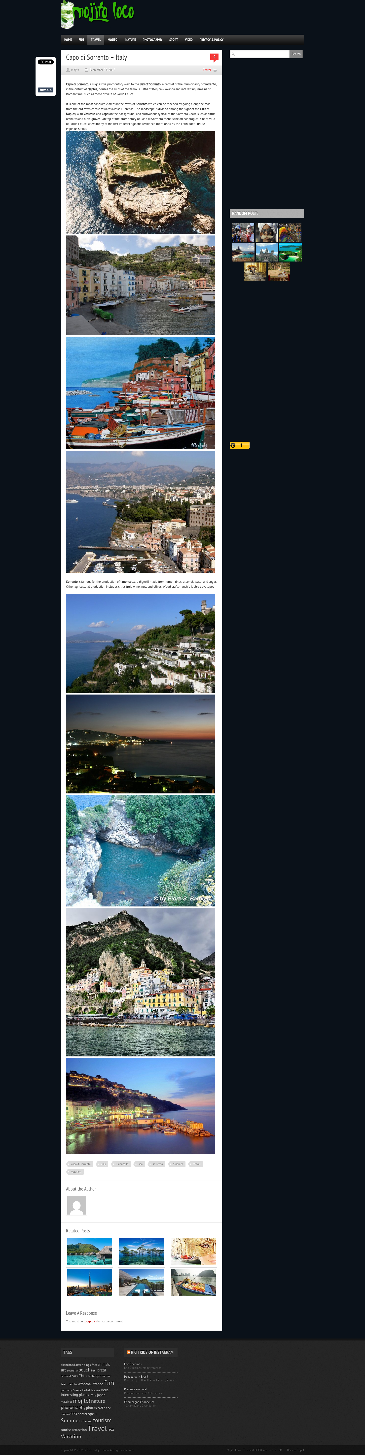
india (105, 1390)
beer (94, 1370)
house (95, 1390)
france (98, 1384)
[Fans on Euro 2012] (243, 241)
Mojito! (113, 40)
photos (91, 1408)
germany (66, 1390)
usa (111, 1429)
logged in (90, 1321)
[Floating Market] (193, 1296)
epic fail (101, 1376)
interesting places (75, 1395)
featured (67, 1384)
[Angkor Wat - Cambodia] (267, 260)
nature (98, 1401)
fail (109, 1376)
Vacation (76, 1171)
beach (84, 1370)
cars (75, 1376)
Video (189, 40)
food (77, 1384)
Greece (77, 1390)
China (83, 1375)
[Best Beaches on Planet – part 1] (89, 1265)
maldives (66, 1401)
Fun (81, 40)
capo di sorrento (81, 1164)
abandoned (68, 1365)
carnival (66, 1376)
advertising (82, 1365)
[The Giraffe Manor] (279, 280)
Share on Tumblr (45, 89)
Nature (130, 40)
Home (68, 40)
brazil (101, 1370)
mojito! (81, 1400)
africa (93, 1365)
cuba (92, 1376)
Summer (178, 1164)
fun (109, 1383)
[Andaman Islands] (141, 1265)
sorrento (158, 1164)
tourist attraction (74, 1430)
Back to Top (294, 1450)
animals (104, 1365)
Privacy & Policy (211, 40)
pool (100, 1408)
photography (73, 1407)
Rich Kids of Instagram (152, 1352)
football (86, 1384)
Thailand (86, 1421)
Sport (173, 40)
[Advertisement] (267, 172)
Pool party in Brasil (136, 1376)
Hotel (86, 1390)
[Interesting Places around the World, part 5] (290, 260)
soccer (82, 1414)
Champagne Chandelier (139, 1402)
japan (101, 1395)
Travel (96, 40)
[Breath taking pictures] (255, 280)
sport (92, 1414)
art (63, 1370)
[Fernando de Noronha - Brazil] (243, 260)
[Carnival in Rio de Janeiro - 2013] (290, 241)
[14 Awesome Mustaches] (267, 241)
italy (103, 1164)
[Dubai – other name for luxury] (89, 1296)
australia (72, 1370)
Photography (152, 40)
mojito (75, 70)
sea (141, 1164)
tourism (102, 1420)
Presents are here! (135, 1389)
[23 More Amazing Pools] (141, 1296)
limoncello (122, 1164)
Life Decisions (133, 1364)
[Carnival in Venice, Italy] (193, 1265)
